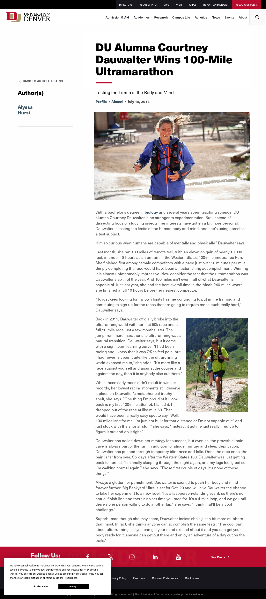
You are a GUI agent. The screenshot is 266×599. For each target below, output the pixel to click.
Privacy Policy (118, 578)
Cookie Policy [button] (87, 573)
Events (229, 17)
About (243, 17)
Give (166, 4)
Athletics (201, 17)
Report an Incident (215, 4)
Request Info (148, 4)
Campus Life (181, 17)
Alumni (117, 101)
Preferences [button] (71, 578)
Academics (142, 17)
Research (161, 17)
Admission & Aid (117, 17)
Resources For (245, 4)
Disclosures (192, 578)
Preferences (41, 586)
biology (151, 212)
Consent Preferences (165, 578)
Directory (125, 4)
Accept (73, 586)
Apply (192, 4)
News (216, 17)
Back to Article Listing (42, 81)
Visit (179, 4)
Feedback (139, 578)
